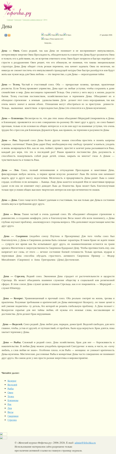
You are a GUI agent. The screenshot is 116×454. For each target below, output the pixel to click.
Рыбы (11, 388)
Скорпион (13, 416)
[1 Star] (44, 35)
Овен (10, 392)
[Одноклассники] (9, 34)
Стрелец (12, 420)
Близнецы (13, 400)
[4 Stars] (67, 35)
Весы (10, 412)
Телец (11, 396)
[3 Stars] (60, 35)
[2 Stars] (52, 35)
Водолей (12, 384)
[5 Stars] (45, 39)
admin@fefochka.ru (85, 442)
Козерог (12, 380)
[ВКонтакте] (6, 34)
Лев (10, 408)
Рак (9, 404)
